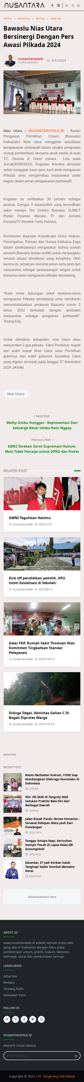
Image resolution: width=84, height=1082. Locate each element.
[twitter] (32, 1019)
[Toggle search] (73, 5)
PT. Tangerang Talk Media (56, 1076)
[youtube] (15, 1019)
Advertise (10, 976)
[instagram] (58, 5)
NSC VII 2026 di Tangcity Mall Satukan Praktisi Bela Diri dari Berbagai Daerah (47, 801)
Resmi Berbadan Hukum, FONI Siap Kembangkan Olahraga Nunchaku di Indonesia (52, 779)
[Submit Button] (76, 1056)
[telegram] (6, 1019)
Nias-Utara (16, 393)
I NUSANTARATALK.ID (44, 131)
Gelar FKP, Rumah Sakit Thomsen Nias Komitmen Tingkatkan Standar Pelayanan (42, 648)
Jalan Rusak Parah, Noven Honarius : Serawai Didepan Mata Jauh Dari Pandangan (52, 823)
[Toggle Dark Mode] (67, 5)
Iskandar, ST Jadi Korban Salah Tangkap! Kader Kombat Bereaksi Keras (50, 866)
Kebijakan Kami (14, 995)
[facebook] (52, 5)
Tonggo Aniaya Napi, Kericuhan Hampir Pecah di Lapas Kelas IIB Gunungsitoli (49, 845)
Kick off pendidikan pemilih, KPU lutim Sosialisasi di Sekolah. (37, 580)
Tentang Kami (13, 989)
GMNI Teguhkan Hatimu (30, 517)
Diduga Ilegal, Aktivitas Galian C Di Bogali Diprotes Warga (39, 715)
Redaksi (9, 982)
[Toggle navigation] (78, 5)
